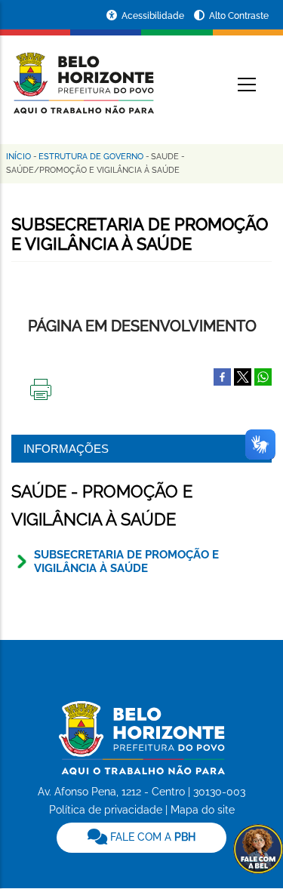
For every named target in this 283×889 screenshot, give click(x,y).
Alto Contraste (239, 16)
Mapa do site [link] (203, 810)
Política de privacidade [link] (105, 810)
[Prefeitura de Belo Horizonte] (82, 74)
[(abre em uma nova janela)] (242, 376)
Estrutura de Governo (90, 156)
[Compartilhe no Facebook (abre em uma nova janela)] (222, 376)
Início (18, 156)
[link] (141, 838)
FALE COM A (151, 837)
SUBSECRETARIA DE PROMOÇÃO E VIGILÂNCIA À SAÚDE (126, 561)
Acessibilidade (154, 16)
